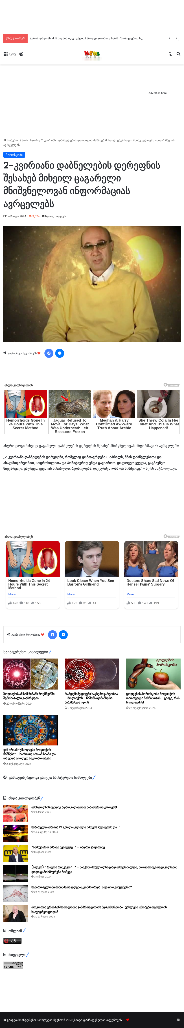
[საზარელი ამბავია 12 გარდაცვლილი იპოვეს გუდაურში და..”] (15, 833)
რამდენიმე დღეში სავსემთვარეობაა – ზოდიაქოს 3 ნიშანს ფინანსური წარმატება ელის (91, 698)
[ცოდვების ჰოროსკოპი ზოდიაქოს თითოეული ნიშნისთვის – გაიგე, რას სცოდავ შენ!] (153, 674)
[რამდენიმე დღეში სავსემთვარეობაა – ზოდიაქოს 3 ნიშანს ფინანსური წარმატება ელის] (92, 674)
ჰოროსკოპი (30, 140)
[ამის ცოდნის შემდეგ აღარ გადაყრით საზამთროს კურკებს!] (15, 813)
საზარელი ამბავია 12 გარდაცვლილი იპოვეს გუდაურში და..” (75, 827)
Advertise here (158, 93)
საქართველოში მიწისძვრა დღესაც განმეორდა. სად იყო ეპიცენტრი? (81, 887)
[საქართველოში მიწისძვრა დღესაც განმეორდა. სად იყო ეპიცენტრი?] (15, 893)
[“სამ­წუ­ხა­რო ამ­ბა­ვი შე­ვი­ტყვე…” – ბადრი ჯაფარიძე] (15, 853)
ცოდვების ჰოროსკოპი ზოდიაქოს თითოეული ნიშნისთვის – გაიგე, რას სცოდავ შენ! (153, 698)
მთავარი (12, 140)
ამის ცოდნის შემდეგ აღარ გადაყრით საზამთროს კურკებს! (74, 807)
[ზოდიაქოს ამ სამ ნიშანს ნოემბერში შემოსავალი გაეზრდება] (30, 674)
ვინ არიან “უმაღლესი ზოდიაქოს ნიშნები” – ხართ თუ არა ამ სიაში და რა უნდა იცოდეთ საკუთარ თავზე (29, 753)
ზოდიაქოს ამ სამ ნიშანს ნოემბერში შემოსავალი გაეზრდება (29, 696)
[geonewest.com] (92, 53)
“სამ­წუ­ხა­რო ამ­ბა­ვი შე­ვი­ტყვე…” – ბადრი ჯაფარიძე (68, 847)
